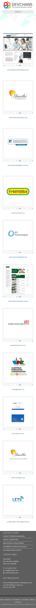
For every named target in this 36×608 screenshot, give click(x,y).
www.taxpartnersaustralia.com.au (18, 70)
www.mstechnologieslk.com (18, 257)
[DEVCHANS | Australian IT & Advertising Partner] (18, 5)
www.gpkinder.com (18, 389)
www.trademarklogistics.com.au (18, 165)
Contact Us (18, 602)
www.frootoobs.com (18, 213)
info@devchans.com (12, 570)
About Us (8, 599)
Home (2, 599)
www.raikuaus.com (18, 433)
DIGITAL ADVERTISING (10, 540)
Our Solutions (16, 599)
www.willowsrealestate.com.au (18, 301)
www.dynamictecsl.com (18, 345)
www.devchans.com (12, 573)
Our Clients (25, 599)
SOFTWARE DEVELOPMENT (12, 550)
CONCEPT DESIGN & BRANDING (14, 536)
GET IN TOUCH (8, 587)
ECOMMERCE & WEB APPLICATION (14, 547)
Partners (32, 599)
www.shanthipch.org (18, 478)
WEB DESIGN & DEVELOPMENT (13, 543)
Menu (18, 11)
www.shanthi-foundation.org (18, 117)
